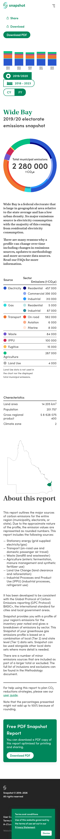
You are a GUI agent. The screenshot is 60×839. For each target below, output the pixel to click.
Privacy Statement (25, 827)
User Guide (9, 816)
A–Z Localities (10, 824)
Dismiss (46, 833)
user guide (10, 695)
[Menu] (54, 6)
